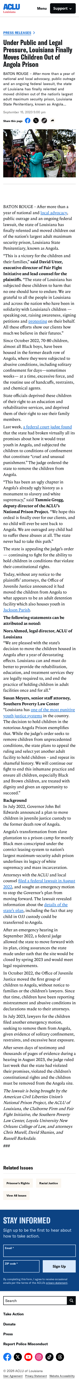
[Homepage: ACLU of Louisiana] (17, 8)
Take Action (13, 1314)
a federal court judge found (47, 426)
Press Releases (17, 33)
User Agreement (13, 1376)
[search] (71, 1300)
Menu (42, 8)
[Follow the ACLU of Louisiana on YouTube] (28, 1357)
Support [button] (60, 8)
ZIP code (11, 1263)
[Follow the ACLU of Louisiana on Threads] (60, 1357)
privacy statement (56, 1282)
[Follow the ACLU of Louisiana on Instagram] (39, 1357)
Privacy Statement (36, 1376)
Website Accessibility (62, 1376)
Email (9, 1248)
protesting (37, 321)
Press (8, 1334)
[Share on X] (36, 122)
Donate (9, 1324)
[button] (44, 121)
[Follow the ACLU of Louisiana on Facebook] (7, 1357)
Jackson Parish (16, 609)
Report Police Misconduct (25, 1344)
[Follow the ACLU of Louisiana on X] (18, 1357)
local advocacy (54, 212)
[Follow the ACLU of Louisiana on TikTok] (49, 1357)
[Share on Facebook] (27, 122)
